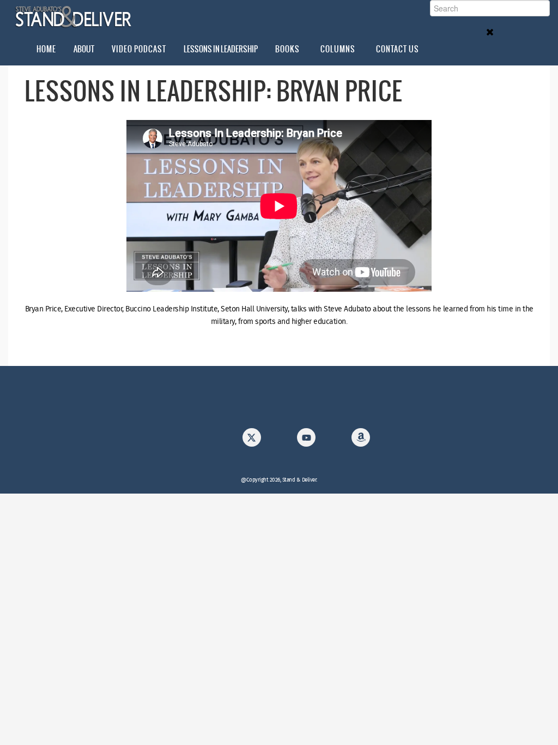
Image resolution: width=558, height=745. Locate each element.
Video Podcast (139, 49)
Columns (337, 49)
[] (361, 441)
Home (46, 49)
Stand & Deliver (74, 16)
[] (252, 441)
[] (306, 441)
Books (287, 49)
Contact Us (397, 49)
